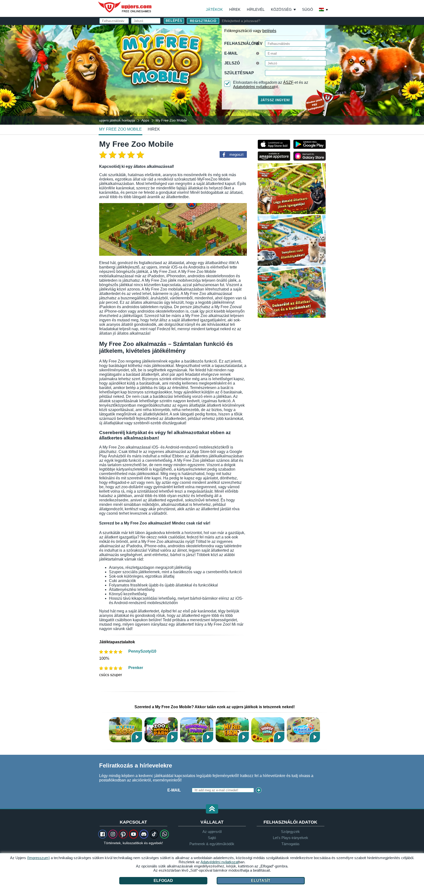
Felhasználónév (243, 43)
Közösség (281, 9)
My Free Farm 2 (232, 729)
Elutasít (260, 880)
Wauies (303, 729)
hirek (154, 129)
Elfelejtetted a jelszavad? (241, 21)
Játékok (214, 9)
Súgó (307, 9)
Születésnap (239, 73)
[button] (212, 809)
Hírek (234, 9)
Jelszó (232, 63)
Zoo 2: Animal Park (161, 729)
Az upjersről (212, 831)
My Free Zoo (125, 729)
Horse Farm (267, 729)
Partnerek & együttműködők (211, 844)
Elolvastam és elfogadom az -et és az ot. (270, 84)
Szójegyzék (290, 831)
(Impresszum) (38, 858)
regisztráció (203, 21)
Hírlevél (256, 9)
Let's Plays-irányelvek (290, 838)
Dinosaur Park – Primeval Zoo (196, 729)
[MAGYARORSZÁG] (324, 10)
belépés (269, 31)
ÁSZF (288, 82)
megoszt (236, 154)
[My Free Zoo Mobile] (212, 74)
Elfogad (163, 880)
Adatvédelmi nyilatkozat (254, 87)
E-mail (231, 53)
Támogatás (290, 844)
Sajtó (212, 838)
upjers (125, 7)
